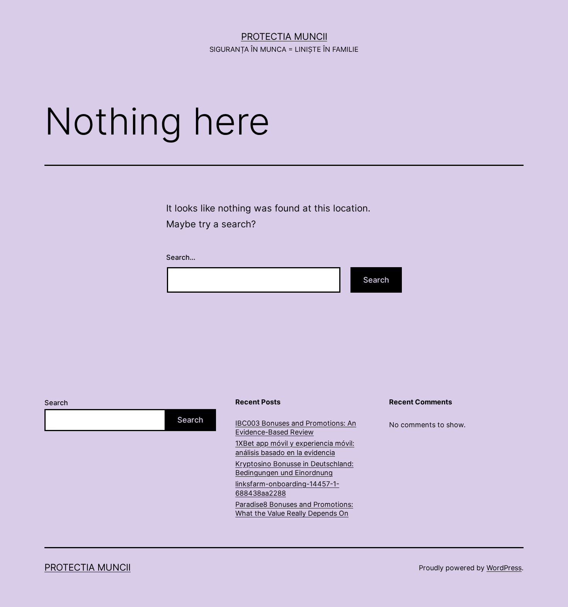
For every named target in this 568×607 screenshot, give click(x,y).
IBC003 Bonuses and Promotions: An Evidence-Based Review (295, 427)
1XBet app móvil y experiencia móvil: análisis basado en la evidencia (294, 447)
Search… (181, 257)
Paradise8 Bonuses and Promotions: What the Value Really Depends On (294, 508)
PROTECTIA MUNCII (284, 36)
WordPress (504, 568)
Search (56, 403)
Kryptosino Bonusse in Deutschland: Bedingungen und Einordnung (294, 468)
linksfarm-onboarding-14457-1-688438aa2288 (287, 488)
